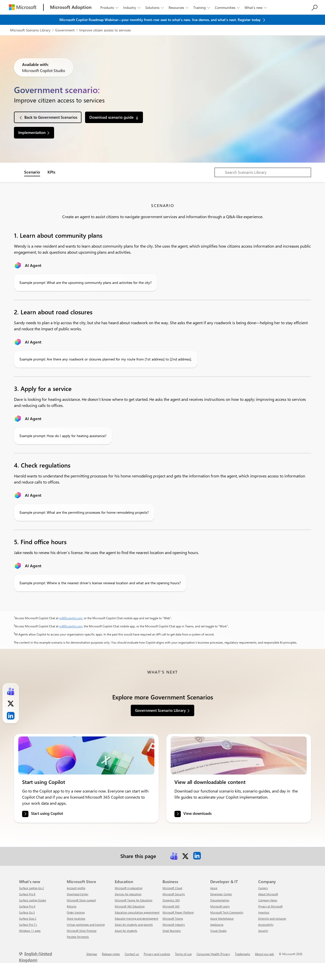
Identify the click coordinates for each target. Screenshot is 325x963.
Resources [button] (178, 7)
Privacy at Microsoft (270, 906)
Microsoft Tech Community (226, 912)
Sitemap (91, 954)
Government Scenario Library (160, 710)
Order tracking (76, 912)
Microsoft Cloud (172, 888)
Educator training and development (136, 918)
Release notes (111, 954)
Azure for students (126, 931)
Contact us (132, 954)
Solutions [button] (154, 7)
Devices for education (128, 894)
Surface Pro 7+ (28, 924)
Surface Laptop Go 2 (31, 888)
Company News (267, 900)
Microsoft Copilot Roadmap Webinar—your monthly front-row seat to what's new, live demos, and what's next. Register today (160, 19)
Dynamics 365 (171, 900)
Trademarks (242, 954)
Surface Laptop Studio (32, 900)
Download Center (77, 894)
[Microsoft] (22, 7)
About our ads (264, 954)
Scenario (32, 172)
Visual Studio (218, 931)
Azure (213, 888)
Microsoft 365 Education (130, 906)
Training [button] (201, 7)
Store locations (76, 918)
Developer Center (221, 894)
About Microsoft (268, 894)
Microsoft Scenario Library (30, 30)
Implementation (32, 132)
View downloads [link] (197, 813)
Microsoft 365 (171, 906)
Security (263, 931)
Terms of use (183, 954)
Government (65, 30)
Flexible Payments (78, 937)
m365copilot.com (70, 618)
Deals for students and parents (134, 924)
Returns (71, 906)
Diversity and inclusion (272, 918)
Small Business (171, 931)
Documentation (219, 900)
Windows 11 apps (30, 931)
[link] (86, 755)
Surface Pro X (27, 906)
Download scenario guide (111, 117)
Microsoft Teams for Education (133, 900)
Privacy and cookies (157, 954)
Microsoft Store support (81, 900)
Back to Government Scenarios (50, 117)
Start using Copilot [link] (47, 813)
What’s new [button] (256, 7)
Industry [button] (131, 7)
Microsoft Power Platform (178, 912)
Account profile (76, 888)
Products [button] (109, 7)
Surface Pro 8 (27, 894)
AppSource (216, 924)
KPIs (51, 172)
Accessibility (265, 924)
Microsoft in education (128, 888)
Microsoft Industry (173, 924)
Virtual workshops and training (86, 924)
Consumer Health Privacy (213, 954)
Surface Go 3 (27, 912)
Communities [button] (227, 7)
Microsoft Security (173, 894)
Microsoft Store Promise (81, 931)
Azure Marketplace (222, 918)
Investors (263, 912)
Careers (263, 888)
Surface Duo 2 (27, 918)
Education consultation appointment (137, 912)
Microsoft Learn (220, 906)
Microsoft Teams (172, 918)
